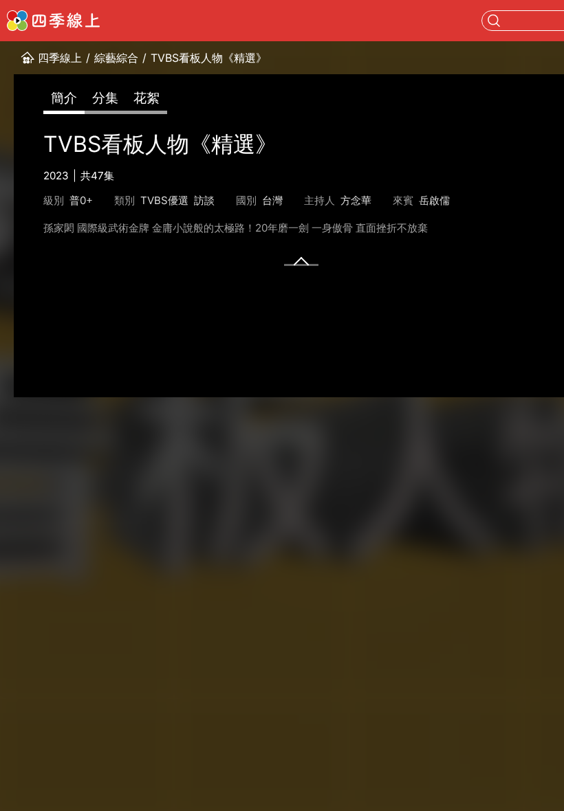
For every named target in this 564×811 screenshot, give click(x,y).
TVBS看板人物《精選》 (209, 58)
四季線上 (60, 58)
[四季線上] (53, 21)
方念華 (355, 200)
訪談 (204, 200)
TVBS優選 (164, 200)
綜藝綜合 (116, 58)
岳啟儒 (434, 200)
